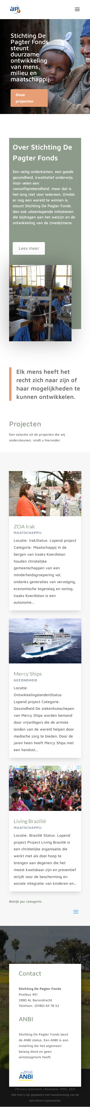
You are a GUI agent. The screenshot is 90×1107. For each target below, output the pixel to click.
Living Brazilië (30, 821)
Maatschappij (28, 533)
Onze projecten (24, 97)
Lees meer (28, 248)
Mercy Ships (28, 673)
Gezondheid (25, 680)
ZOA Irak (24, 526)
